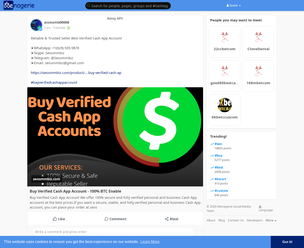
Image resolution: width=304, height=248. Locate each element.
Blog (221, 220)
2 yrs (47, 28)
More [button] (270, 220)
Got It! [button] (287, 242)
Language (266, 210)
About (211, 220)
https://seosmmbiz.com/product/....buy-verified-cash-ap (76, 72)
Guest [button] (233, 5)
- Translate (58, 28)
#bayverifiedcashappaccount (54, 82)
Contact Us (236, 220)
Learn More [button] (150, 242)
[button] (129, 5)
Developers (255, 220)
